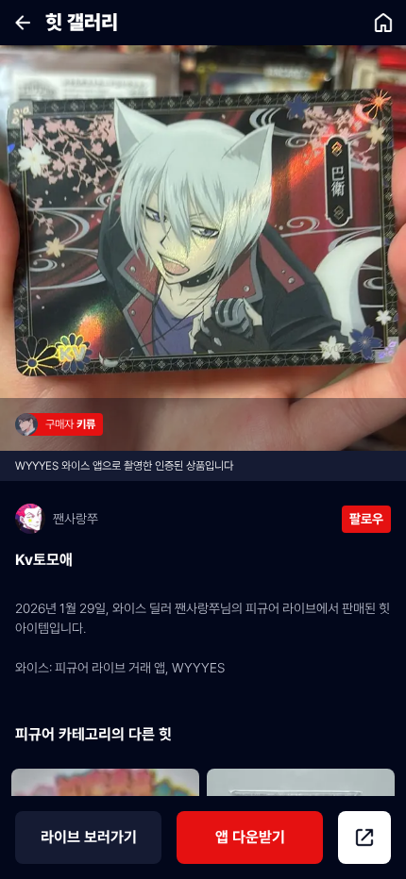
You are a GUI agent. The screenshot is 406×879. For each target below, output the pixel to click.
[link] (383, 22)
